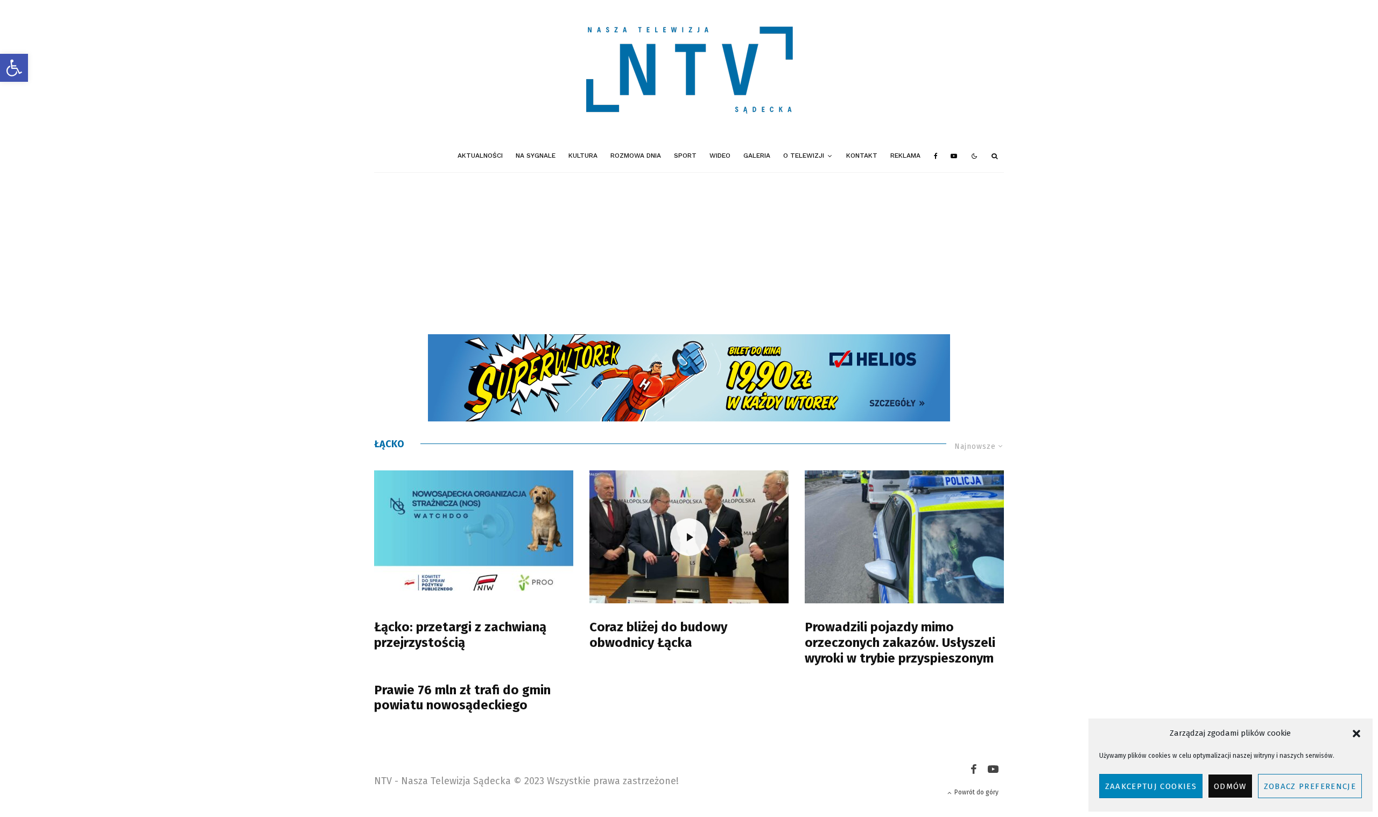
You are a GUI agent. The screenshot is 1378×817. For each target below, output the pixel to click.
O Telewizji (803, 155)
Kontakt (861, 155)
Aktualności (480, 155)
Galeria (756, 155)
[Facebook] (935, 156)
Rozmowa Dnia (635, 155)
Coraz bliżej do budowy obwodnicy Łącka (658, 634)
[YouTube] (954, 156)
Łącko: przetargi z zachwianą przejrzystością (460, 634)
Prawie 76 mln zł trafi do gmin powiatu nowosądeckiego (462, 697)
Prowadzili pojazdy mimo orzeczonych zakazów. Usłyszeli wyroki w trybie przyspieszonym (900, 642)
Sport (685, 155)
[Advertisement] (689, 253)
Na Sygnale (536, 155)
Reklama (905, 155)
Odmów (1230, 786)
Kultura (582, 155)
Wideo (719, 155)
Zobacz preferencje (1310, 786)
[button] (14, 68)
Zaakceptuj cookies (1151, 786)
